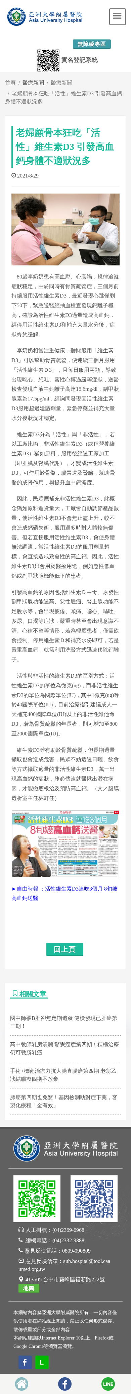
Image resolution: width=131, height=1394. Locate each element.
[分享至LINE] (108, 1384)
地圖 (29, 1288)
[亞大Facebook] (94, 1200)
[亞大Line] (36, 1200)
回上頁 (65, 949)
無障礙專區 (92, 44)
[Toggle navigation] (117, 16)
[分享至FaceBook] (65, 1384)
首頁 (10, 83)
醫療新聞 (61, 83)
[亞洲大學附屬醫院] (65, 1148)
